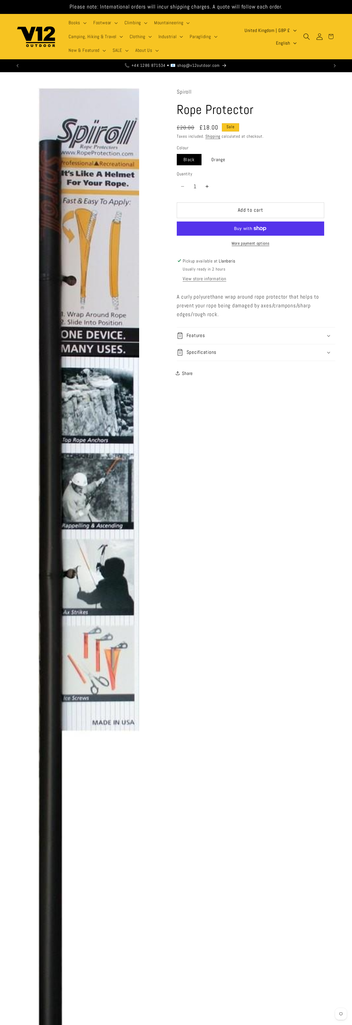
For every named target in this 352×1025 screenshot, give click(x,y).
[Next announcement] (334, 65)
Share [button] (187, 373)
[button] (77, 23)
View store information (204, 279)
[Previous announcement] (17, 65)
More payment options (250, 243)
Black (189, 159)
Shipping (212, 136)
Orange (218, 159)
